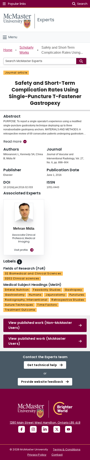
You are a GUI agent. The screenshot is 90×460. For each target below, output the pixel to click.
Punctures (76, 295)
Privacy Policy (36, 455)
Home (7, 50)
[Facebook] (21, 429)
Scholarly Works (26, 50)
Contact (57, 455)
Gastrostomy (15, 295)
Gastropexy (73, 289)
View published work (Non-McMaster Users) (40, 325)
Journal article (16, 72)
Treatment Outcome (20, 310)
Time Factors (47, 305)
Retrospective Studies (67, 300)
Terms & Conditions (66, 449)
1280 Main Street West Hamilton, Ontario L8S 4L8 (45, 422)
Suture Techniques (19, 305)
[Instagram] (33, 429)
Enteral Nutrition (17, 289)
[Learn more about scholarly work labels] (19, 261)
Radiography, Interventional (26, 300)
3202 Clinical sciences (22, 278)
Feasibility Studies (47, 289)
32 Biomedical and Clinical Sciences (33, 273)
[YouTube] (68, 429)
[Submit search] (81, 61)
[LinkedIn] (45, 429)
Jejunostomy (55, 295)
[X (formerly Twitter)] (56, 429)
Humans (35, 295)
